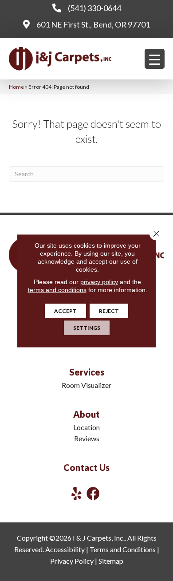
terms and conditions (57, 289)
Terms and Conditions (123, 549)
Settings (86, 327)
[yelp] (76, 493)
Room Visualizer (86, 385)
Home (16, 86)
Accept (65, 310)
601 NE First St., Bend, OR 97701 (93, 24)
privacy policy (99, 281)
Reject (109, 310)
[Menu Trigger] (155, 59)
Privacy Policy (72, 561)
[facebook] (93, 493)
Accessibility (65, 549)
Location (86, 427)
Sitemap (110, 561)
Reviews (86, 438)
